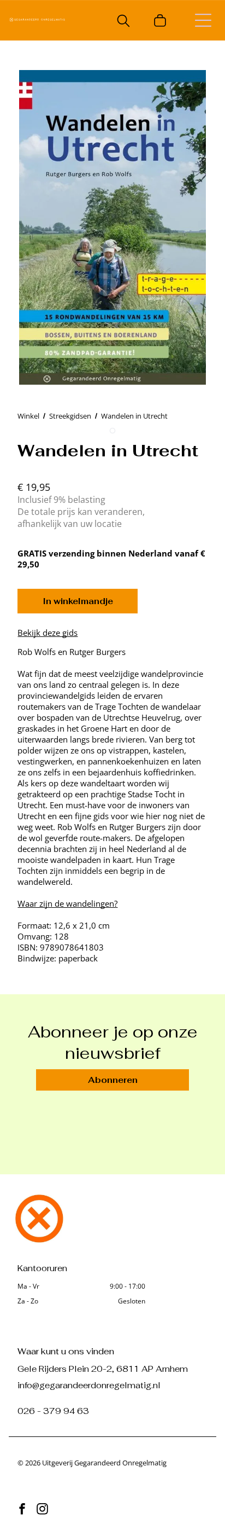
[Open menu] (203, 20)
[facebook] (22, 1510)
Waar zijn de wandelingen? (67, 903)
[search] (123, 22)
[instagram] (42, 1510)
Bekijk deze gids (47, 632)
